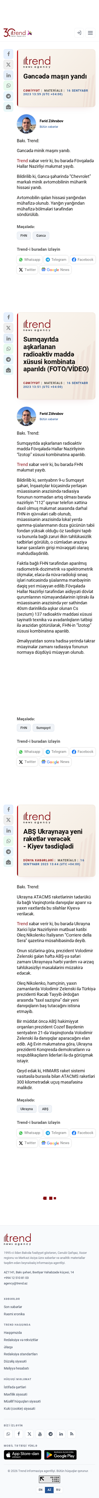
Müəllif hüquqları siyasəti (22, 1401)
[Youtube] (40, 1434)
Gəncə (41, 235)
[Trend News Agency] (17, 1239)
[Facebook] (18, 1434)
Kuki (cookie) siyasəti (19, 1408)
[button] (8, 54)
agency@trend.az (15, 1283)
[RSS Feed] (71, 1434)
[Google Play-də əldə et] (60, 1455)
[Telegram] (50, 1434)
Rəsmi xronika (14, 1314)
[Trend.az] (18, 32)
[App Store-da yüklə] (22, 1455)
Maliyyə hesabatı (16, 1368)
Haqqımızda (13, 1333)
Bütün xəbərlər (49, 126)
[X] (29, 1434)
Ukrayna (26, 1109)
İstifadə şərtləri (15, 1387)
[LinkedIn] (61, 1434)
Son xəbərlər (13, 1307)
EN (41, 1489)
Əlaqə (8, 1347)
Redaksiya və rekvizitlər (21, 1340)
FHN (23, 235)
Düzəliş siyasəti (15, 1361)
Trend (22, 160)
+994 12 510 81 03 (16, 1278)
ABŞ (45, 1109)
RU (58, 1489)
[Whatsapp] (8, 1434)
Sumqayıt (43, 728)
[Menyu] (90, 33)
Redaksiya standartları (20, 1354)
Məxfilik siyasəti (15, 1394)
